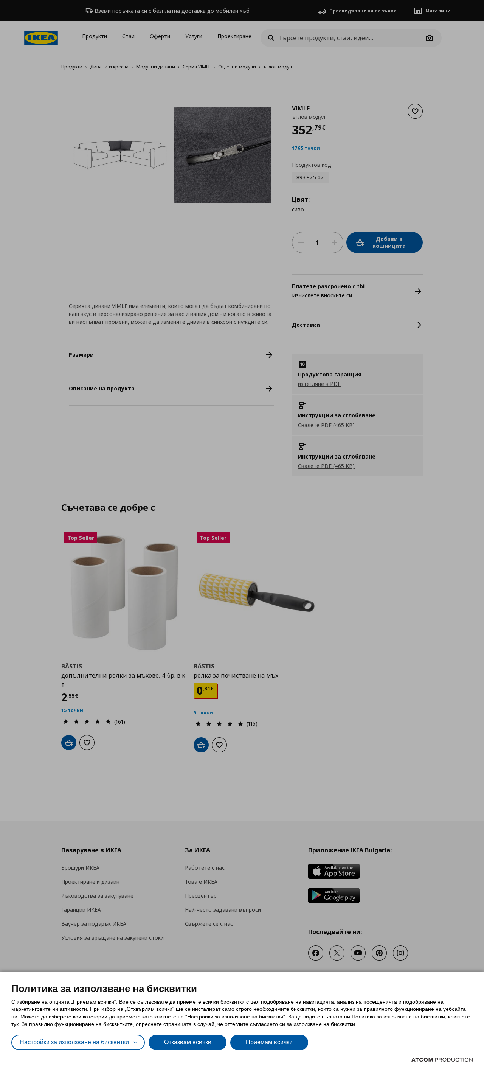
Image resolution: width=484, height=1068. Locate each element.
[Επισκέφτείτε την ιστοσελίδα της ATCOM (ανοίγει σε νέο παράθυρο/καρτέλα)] (442, 1059)
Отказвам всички (187, 1042)
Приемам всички (269, 1042)
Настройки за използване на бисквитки (74, 1042)
